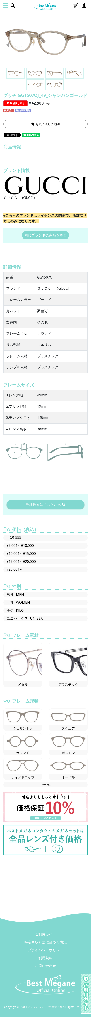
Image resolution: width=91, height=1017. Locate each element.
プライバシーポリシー (45, 949)
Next (85, 45)
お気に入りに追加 (47, 124)
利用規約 (45, 957)
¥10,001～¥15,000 (21, 553)
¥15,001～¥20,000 (21, 561)
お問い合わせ (45, 965)
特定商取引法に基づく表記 (45, 942)
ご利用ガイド (45, 934)
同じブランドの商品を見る (45, 235)
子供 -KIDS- (16, 610)
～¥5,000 (14, 537)
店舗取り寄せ (17, 103)
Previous (6, 45)
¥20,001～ (15, 569)
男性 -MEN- (16, 594)
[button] (75, 6)
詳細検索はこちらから (44, 504)
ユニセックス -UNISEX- (25, 618)
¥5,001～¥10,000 (20, 545)
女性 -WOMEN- (19, 602)
